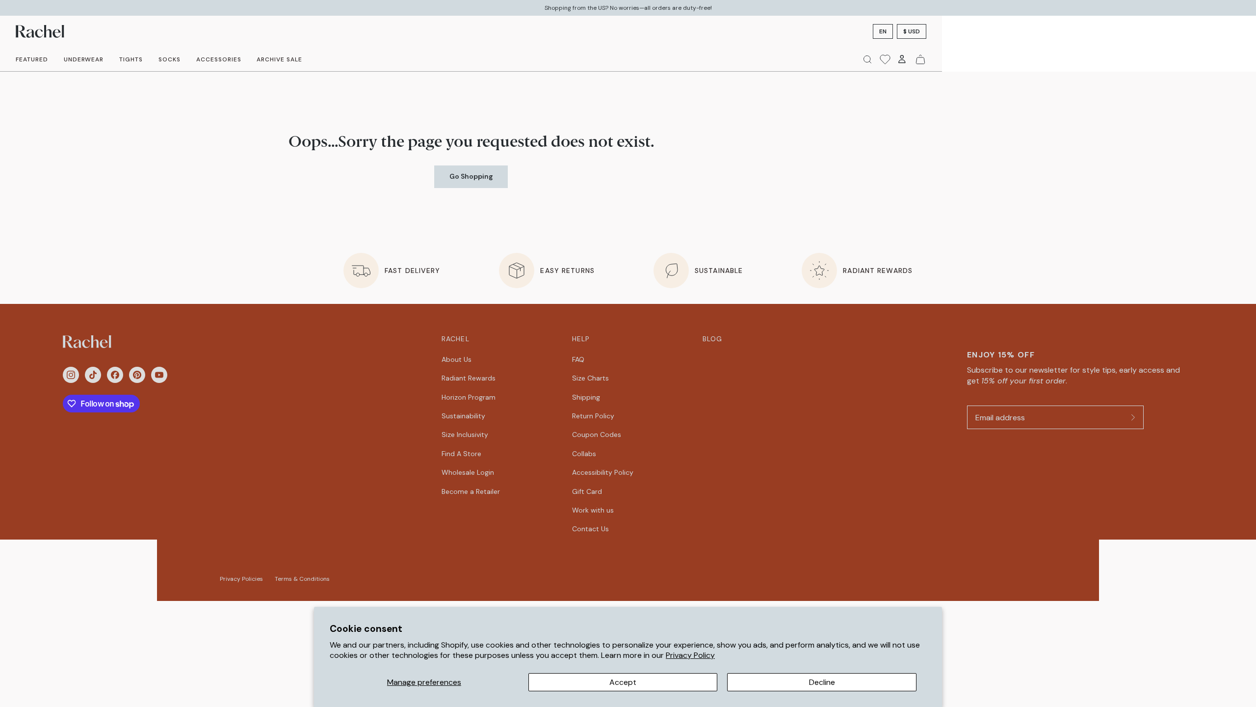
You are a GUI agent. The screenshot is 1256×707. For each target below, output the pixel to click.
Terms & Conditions (302, 579)
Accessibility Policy (602, 472)
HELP (581, 338)
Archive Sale (279, 59)
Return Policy (593, 415)
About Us (456, 359)
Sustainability (463, 415)
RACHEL (456, 338)
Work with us (593, 510)
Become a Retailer (471, 491)
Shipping (586, 397)
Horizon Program (469, 397)
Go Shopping (471, 176)
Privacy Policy (690, 655)
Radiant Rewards (469, 378)
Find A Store (461, 453)
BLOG (712, 338)
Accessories (218, 59)
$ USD (911, 31)
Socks (169, 59)
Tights (131, 59)
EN (883, 31)
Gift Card (587, 491)
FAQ (578, 359)
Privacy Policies (241, 579)
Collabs (584, 453)
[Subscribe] (1133, 417)
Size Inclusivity (465, 434)
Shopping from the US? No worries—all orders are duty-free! (628, 8)
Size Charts (590, 378)
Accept (622, 682)
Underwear (84, 59)
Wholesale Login (468, 472)
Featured (32, 59)
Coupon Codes (596, 434)
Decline (822, 682)
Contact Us (590, 528)
